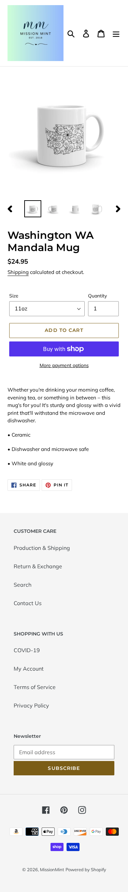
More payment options (64, 365)
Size (13, 296)
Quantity (97, 296)
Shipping (18, 272)
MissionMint (52, 869)
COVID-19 (27, 650)
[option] (32, 209)
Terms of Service (35, 687)
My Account (29, 668)
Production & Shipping (42, 547)
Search (22, 584)
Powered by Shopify (86, 869)
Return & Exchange (38, 566)
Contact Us (28, 603)
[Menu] (116, 33)
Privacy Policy (31, 705)
